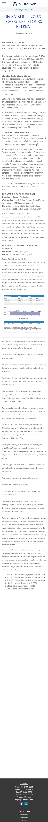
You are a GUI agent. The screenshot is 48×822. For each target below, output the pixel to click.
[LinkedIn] (26, 803)
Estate (24, 820)
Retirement (24, 814)
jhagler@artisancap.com (24, 799)
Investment (24, 817)
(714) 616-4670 (27, 789)
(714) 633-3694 (27, 787)
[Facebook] (21, 803)
